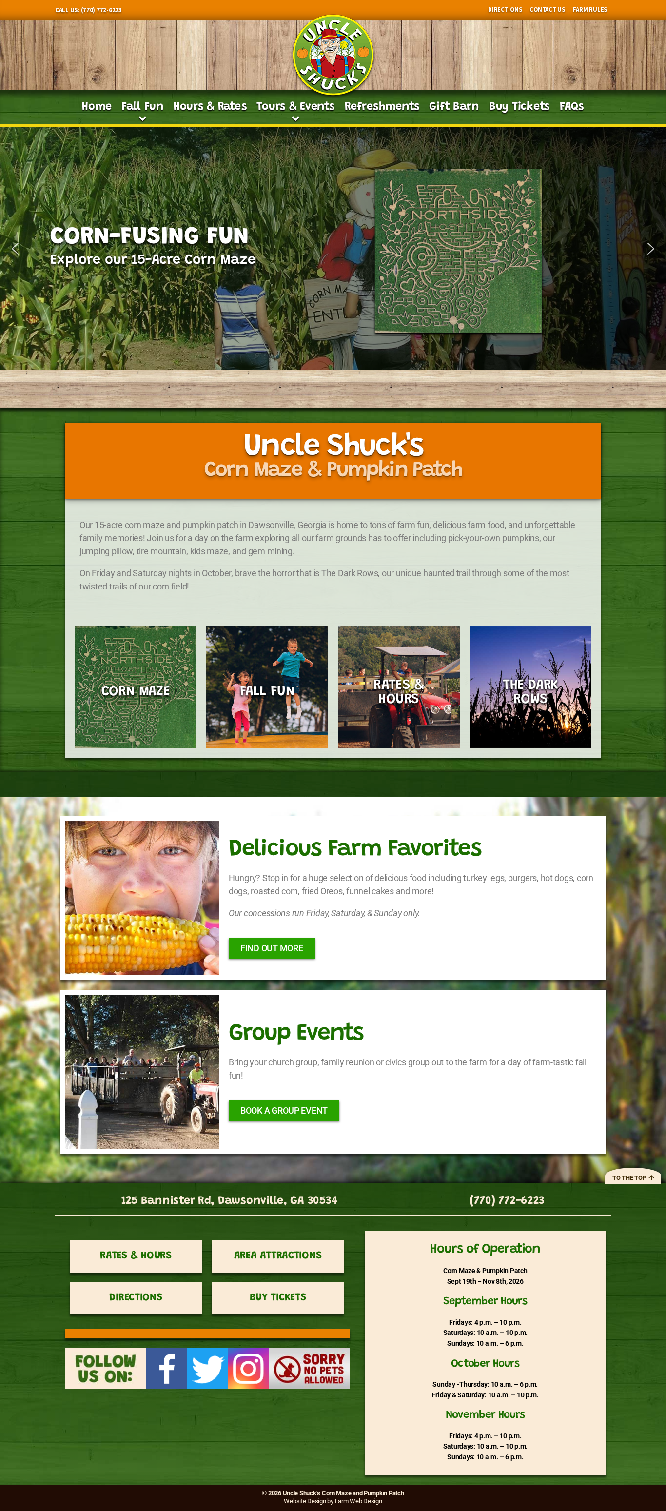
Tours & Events (295, 107)
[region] (333, 249)
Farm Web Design (358, 1501)
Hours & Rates (210, 107)
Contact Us (547, 9)
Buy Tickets (519, 107)
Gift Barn (454, 107)
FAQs (572, 107)
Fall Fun (142, 107)
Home (97, 107)
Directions (505, 9)
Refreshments (382, 107)
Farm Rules (590, 9)
